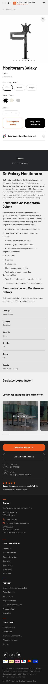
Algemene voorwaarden (12, 636)
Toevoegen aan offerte (13, 123)
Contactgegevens (9, 674)
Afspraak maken (22, 447)
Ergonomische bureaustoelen (15, 588)
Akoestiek (7, 613)
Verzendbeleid (35, 671)
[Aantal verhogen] (16, 113)
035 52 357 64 (11, 519)
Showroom (7, 548)
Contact (6, 644)
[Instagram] (5, 654)
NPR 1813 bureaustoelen (12, 605)
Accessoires (11, 9)
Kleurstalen (7, 631)
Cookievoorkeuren (10, 677)
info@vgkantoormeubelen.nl (17, 523)
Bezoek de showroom (24, 456)
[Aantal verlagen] (6, 113)
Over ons (6, 561)
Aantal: (6, 108)
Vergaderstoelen (9, 600)
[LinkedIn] (12, 654)
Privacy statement (10, 640)
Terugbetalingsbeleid (20, 671)
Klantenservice (9, 627)
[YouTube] (18, 654)
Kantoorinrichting (10, 557)
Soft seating (8, 596)
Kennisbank (7, 565)
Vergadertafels (8, 609)
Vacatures (7, 573)
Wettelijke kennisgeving (27, 674)
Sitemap (22, 677)
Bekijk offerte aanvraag (35, 123)
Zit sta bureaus (9, 592)
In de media (7, 569)
